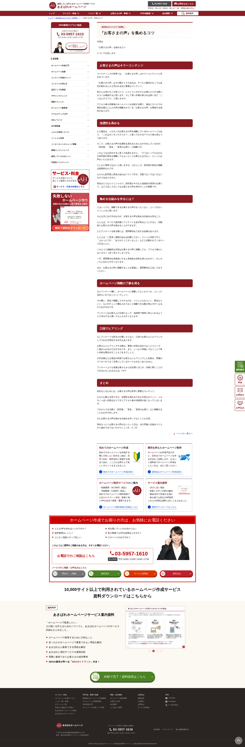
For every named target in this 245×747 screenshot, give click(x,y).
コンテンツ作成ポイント (61, 78)
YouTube (171, 698)
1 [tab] (149, 651)
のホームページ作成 (113, 447)
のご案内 (118, 483)
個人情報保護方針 (182, 729)
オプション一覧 (61, 704)
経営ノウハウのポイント (61, 156)
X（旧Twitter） (173, 705)
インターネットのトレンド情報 (63, 144)
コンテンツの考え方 (59, 84)
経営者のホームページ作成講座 (94, 698)
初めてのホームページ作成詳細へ (118, 472)
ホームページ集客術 (59, 108)
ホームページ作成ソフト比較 (93, 707)
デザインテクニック (59, 96)
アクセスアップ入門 (59, 114)
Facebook (172, 701)
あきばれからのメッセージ (65, 714)
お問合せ (141, 704)
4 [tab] (161, 651)
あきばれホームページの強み (66, 710)
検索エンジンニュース (60, 150)
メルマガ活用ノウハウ (60, 132)
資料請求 (141, 698)
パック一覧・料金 (61, 701)
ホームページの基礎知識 (92, 701)
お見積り (141, 701)
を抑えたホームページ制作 (165, 447)
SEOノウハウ (56, 120)
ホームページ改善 (58, 72)
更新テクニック (57, 102)
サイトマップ (168, 729)
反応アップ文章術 (58, 90)
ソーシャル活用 (57, 138)
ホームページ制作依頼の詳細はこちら (120, 507)
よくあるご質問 (116, 707)
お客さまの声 (115, 701)
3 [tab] (157, 651)
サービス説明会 (143, 707)
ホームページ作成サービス (65, 698)
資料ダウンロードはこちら (164, 507)
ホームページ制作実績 (118, 698)
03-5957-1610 (160, 4)
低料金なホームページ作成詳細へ (167, 472)
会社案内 (113, 704)
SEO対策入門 (88, 704)
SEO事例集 (55, 126)
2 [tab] (153, 651)
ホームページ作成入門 (60, 65)
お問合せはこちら (185, 4)
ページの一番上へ (184, 433)
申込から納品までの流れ (64, 707)
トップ (52, 13)
